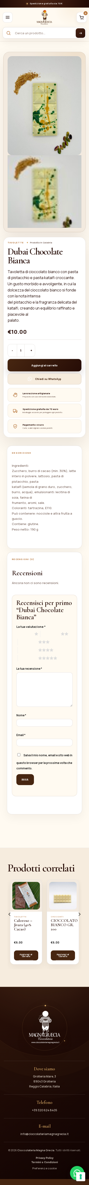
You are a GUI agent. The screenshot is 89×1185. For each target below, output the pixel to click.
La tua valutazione (31, 627)
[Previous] (16, 101)
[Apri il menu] (8, 17)
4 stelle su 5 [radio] (28, 650)
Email (20, 735)
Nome (21, 715)
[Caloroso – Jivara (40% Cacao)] (26, 896)
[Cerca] (80, 33)
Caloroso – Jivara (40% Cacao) (23, 925)
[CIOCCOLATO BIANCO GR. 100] (63, 896)
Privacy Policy (44, 1158)
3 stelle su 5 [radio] (28, 642)
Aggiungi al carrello (44, 365)
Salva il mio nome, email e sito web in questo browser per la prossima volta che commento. (44, 761)
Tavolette (16, 242)
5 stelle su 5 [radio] (28, 658)
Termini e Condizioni (44, 1162)
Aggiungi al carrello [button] (26, 955)
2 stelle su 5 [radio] (50, 634)
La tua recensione (29, 669)
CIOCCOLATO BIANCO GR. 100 (64, 925)
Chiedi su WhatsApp (48, 379)
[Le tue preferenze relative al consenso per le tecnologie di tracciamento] (80, 1176)
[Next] (72, 101)
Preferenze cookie (44, 1168)
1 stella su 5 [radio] (24, 634)
